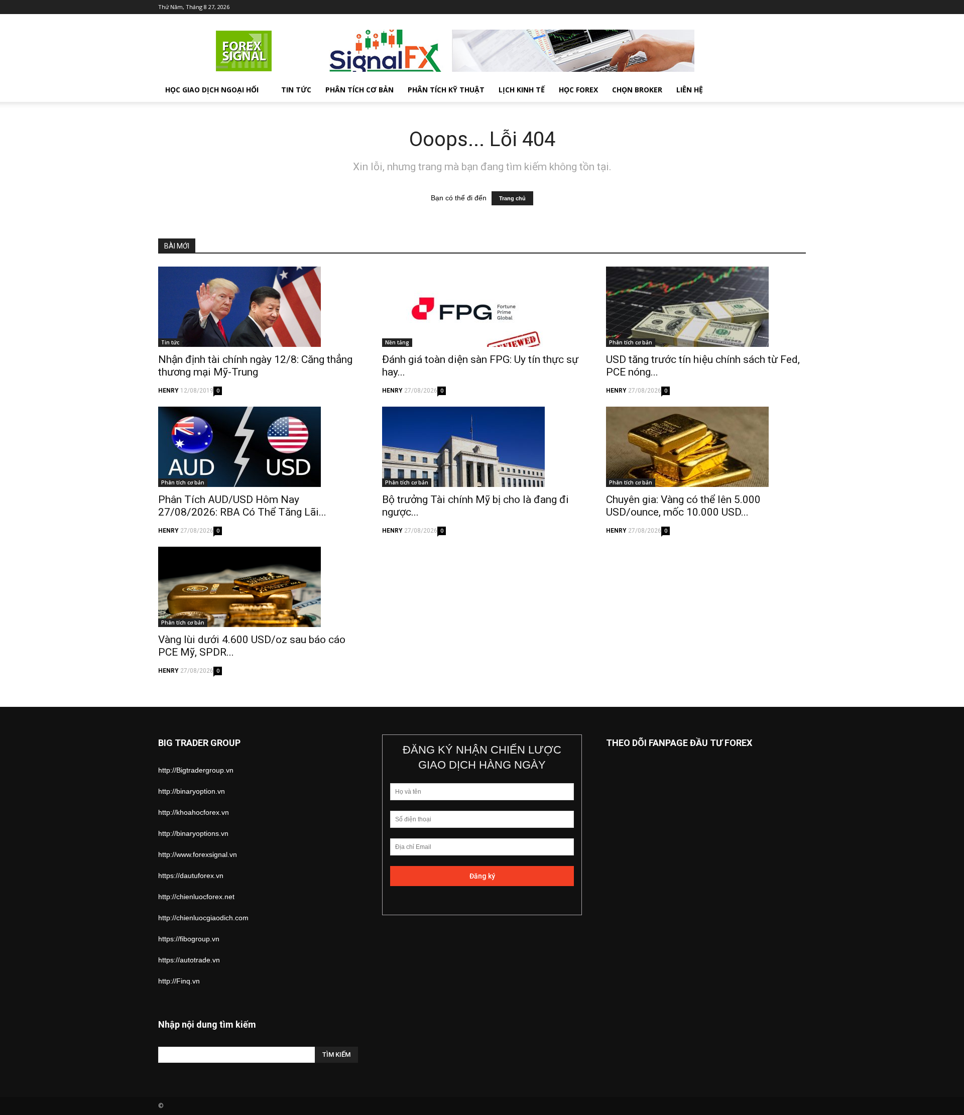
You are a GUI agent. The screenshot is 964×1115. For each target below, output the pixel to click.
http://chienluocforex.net (196, 897)
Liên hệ (689, 89)
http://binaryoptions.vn (193, 833)
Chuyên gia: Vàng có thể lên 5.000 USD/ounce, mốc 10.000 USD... (683, 505)
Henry (168, 390)
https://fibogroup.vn (188, 939)
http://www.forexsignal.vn (197, 854)
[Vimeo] (765, 7)
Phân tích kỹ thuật (446, 89)
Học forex (578, 89)
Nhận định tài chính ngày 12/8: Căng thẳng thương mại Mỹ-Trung (255, 365)
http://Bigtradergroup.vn (195, 770)
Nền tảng (397, 342)
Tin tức (296, 89)
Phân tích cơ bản (359, 89)
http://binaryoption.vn (191, 791)
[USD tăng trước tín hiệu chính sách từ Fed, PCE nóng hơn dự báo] (706, 307)
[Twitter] (748, 7)
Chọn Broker (637, 89)
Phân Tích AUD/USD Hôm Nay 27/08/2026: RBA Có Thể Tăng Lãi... (242, 505)
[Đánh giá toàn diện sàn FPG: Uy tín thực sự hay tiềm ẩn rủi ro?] (482, 307)
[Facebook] (732, 7)
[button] (794, 90)
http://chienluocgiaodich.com (203, 918)
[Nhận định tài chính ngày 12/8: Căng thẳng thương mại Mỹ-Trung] (258, 307)
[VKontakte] (781, 7)
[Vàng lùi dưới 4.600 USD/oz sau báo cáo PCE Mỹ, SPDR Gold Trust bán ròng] (258, 587)
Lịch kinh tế (522, 89)
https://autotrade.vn (189, 960)
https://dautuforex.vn (190, 876)
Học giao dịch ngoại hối (212, 89)
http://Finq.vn (179, 981)
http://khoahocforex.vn (193, 812)
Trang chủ (512, 198)
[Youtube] (798, 7)
